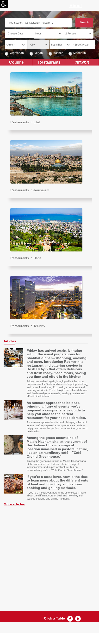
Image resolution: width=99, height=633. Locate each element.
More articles (14, 504)
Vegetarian (17, 53)
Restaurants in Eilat (25, 122)
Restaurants (49, 62)
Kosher (58, 53)
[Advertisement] (49, 556)
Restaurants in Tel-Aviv (27, 326)
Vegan (38, 53)
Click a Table (54, 618)
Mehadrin (79, 53)
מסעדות (82, 62)
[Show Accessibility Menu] (4, 4)
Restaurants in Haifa (25, 258)
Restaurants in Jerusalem (29, 190)
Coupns (16, 62)
